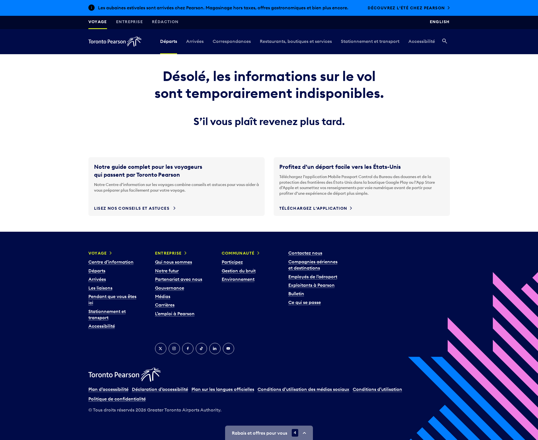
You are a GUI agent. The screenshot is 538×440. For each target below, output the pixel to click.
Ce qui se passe (304, 302)
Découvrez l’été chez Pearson (406, 7)
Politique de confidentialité (117, 399)
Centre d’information (111, 262)
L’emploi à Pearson (175, 313)
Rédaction (165, 21)
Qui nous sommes (173, 262)
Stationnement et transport (370, 41)
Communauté (238, 253)
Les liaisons (100, 288)
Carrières (165, 305)
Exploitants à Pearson (311, 285)
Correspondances (232, 41)
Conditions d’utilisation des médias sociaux (303, 389)
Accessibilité (421, 41)
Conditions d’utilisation (377, 389)
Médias (162, 296)
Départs (168, 41)
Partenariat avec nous (178, 279)
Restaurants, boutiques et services (296, 41)
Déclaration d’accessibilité (160, 389)
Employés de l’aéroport (312, 276)
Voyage (97, 21)
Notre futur (167, 270)
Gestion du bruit (239, 270)
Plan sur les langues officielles (222, 389)
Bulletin (296, 293)
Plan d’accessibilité (108, 389)
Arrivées (195, 41)
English (440, 21)
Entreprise (129, 21)
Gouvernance (169, 288)
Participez (232, 262)
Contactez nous (305, 253)
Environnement (238, 279)
